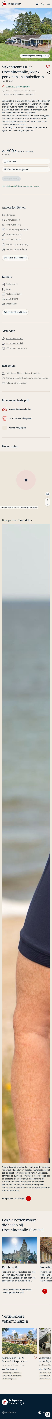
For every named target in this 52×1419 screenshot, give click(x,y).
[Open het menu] (48, 3)
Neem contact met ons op (28, 186)
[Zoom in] (47, 500)
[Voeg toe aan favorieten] (48, 67)
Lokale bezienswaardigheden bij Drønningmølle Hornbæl (17, 1291)
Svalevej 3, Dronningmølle (18, 87)
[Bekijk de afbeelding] (26, 34)
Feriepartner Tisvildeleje (13, 1199)
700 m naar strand (14, 339)
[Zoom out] (47, 504)
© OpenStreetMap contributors (27, 507)
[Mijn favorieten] (42, 3)
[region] (26, 480)
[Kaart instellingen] (47, 494)
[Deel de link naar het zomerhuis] (48, 73)
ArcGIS (4, 507)
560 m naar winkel (14, 343)
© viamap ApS (12, 507)
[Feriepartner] (11, 3)
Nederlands (10, 1413)
